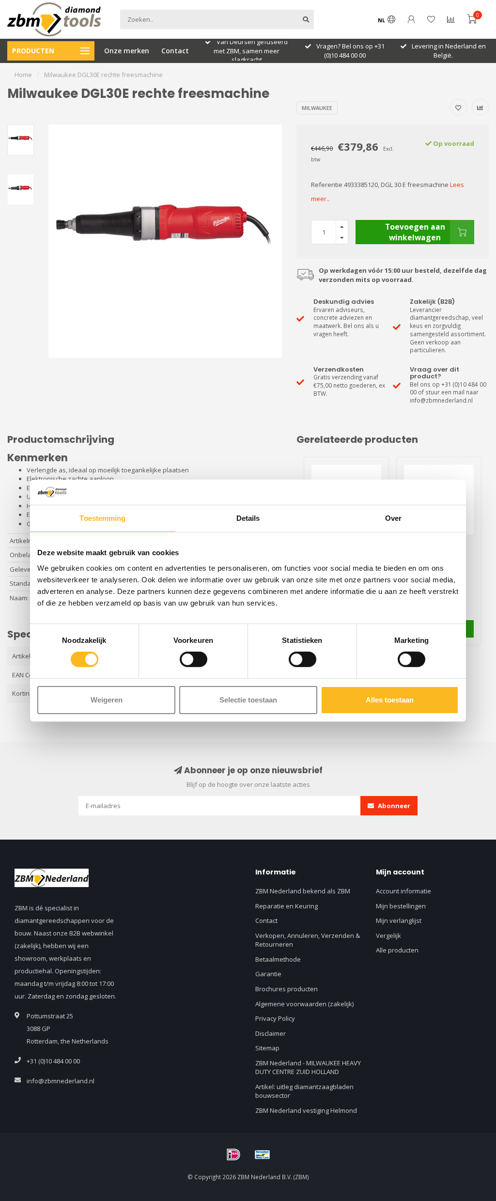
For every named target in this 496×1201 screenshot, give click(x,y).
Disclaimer (270, 1033)
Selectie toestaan (248, 700)
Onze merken (126, 50)
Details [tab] (248, 518)
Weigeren (107, 700)
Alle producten (397, 950)
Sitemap (267, 1048)
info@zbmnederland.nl (60, 1080)
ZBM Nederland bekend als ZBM (302, 891)
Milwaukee (317, 107)
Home (23, 74)
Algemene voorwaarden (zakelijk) (304, 1003)
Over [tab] (393, 518)
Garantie (268, 973)
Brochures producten (286, 988)
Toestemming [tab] (102, 518)
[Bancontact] (262, 1154)
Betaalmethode (278, 959)
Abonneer (393, 805)
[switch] (193, 659)
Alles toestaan (390, 700)
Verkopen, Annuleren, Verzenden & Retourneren (307, 940)
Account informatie (403, 891)
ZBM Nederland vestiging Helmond (306, 1110)
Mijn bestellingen (401, 906)
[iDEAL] (233, 1154)
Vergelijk (388, 935)
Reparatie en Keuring (286, 906)
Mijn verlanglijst (398, 920)
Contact (175, 50)
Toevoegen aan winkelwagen (415, 232)
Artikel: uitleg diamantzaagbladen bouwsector (304, 1091)
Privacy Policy (275, 1018)
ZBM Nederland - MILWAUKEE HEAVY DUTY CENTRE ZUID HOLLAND (308, 1067)
